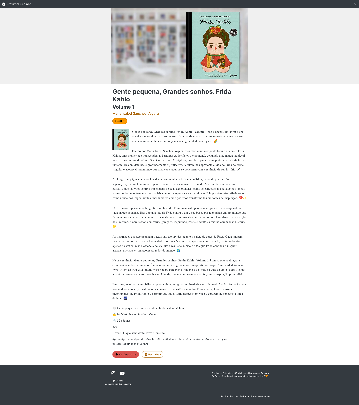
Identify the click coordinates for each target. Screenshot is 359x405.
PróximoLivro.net (18, 4)
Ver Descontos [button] (127, 354)
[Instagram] (113, 373)
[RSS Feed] (354, 4)
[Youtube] (122, 373)
